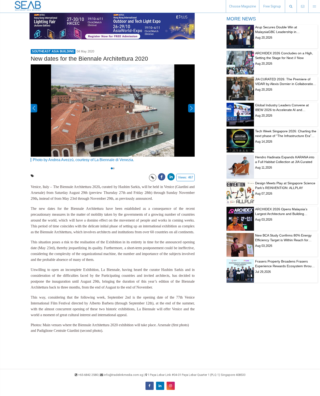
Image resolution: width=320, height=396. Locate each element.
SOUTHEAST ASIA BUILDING (53, 51)
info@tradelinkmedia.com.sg (123, 375)
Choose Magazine (242, 6)
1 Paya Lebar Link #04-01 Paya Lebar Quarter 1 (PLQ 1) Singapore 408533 (197, 375)
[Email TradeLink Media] (302, 6)
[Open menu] (314, 6)
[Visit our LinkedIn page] (160, 386)
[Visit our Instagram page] (171, 386)
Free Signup (272, 6)
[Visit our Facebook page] (149, 386)
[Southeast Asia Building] (28, 6)
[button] (291, 6)
